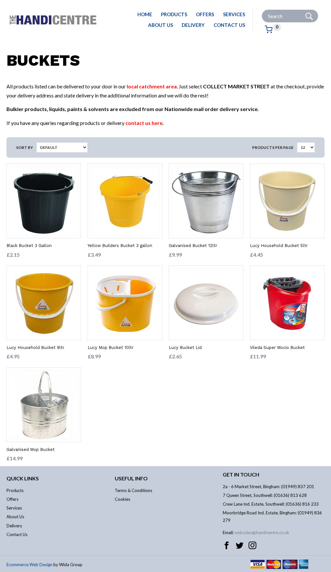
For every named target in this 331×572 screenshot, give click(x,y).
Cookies (122, 499)
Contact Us (229, 25)
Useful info (131, 478)
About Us (160, 25)
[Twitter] (239, 545)
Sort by (24, 147)
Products (174, 14)
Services (234, 14)
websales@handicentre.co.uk (262, 532)
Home (144, 14)
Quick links (22, 478)
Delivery (193, 25)
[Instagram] (252, 545)
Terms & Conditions (133, 490)
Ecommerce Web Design (29, 564)
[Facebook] (226, 545)
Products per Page (273, 147)
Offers (205, 14)
